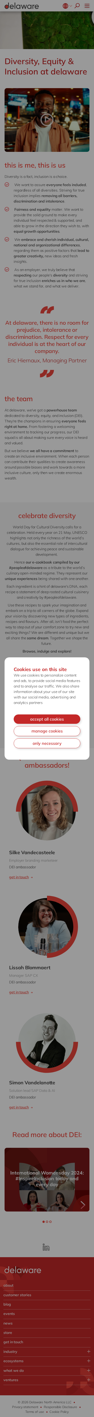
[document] (47, 708)
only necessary (47, 743)
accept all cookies (47, 719)
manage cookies (47, 731)
